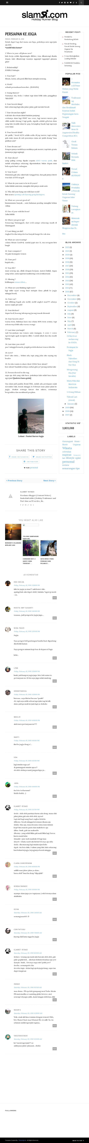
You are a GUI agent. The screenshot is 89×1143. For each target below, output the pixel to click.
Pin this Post (32, 461)
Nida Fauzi (19, 628)
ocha (16, 909)
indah (17, 984)
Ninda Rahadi (20, 886)
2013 (67, 280)
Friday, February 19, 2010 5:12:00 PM (26, 810)
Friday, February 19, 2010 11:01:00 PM (27, 890)
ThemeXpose (22, 1140)
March (70, 328)
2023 (67, 247)
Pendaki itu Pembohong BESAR (71, 38)
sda (15, 757)
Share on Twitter (44, 457)
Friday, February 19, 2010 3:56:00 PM (27, 671)
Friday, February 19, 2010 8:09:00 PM (27, 867)
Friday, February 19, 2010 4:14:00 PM (26, 740)
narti (16, 737)
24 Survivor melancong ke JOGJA (72, 339)
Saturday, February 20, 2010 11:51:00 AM (28, 1039)
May (69, 321)
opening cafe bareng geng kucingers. (29, 194)
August (70, 310)
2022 (67, 251)
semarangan (68, 468)
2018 (67, 262)
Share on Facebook (20, 457)
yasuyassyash (21, 1036)
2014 (67, 277)
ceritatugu (19, 929)
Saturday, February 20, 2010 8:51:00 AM (28, 953)
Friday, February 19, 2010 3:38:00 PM (27, 585)
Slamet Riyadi (27, 492)
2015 (67, 273)
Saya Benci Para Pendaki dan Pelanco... (47, 561)
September (72, 306)
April (69, 325)
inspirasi (66, 454)
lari (63, 458)
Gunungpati (67, 441)
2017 (67, 266)
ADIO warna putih (44, 161)
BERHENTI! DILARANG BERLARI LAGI (13, 544)
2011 (67, 288)
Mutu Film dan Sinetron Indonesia (73, 384)
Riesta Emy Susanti (23, 608)
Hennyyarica (20, 691)
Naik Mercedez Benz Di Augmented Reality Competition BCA (71, 129)
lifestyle (70, 457)
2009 (67, 407)
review (65, 465)
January (70, 404)
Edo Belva (19, 582)
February (71, 332)
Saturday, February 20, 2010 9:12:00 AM (28, 987)
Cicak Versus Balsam (74, 144)
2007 (67, 415)
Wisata (67, 448)
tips (78, 468)
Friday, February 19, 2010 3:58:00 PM (27, 694)
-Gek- (16, 783)
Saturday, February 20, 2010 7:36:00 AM (28, 933)
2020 (67, 255)
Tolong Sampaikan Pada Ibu (31, 537)
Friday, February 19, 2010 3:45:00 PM (27, 611)
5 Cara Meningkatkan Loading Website (71, 57)
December (72, 295)
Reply (54, 597)
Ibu (63, 234)
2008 (67, 411)
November (72, 299)
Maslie (17, 717)
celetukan (66, 452)
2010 (67, 291)
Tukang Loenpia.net (75, 209)
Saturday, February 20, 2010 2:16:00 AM (28, 913)
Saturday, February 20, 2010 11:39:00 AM (28, 1013)
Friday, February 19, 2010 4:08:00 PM (27, 720)
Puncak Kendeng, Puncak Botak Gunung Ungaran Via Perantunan (72, 48)
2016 (67, 269)
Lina (16, 668)
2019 (67, 258)
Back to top (77, 1140)
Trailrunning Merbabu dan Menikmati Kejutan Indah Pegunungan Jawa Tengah (71, 107)
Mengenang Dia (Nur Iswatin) (72, 372)
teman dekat (19, 282)
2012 (67, 284)
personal (34, 467)
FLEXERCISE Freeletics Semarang (72, 64)
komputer (77, 455)
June (69, 317)
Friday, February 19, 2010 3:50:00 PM (27, 631)
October (71, 303)
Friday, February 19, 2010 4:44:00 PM (27, 787)
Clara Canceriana (23, 863)
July (69, 314)
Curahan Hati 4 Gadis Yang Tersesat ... (29, 561)
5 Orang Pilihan (73, 392)
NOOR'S (17, 1010)
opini (78, 457)
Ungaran (77, 444)
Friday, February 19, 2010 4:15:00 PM (26, 761)
